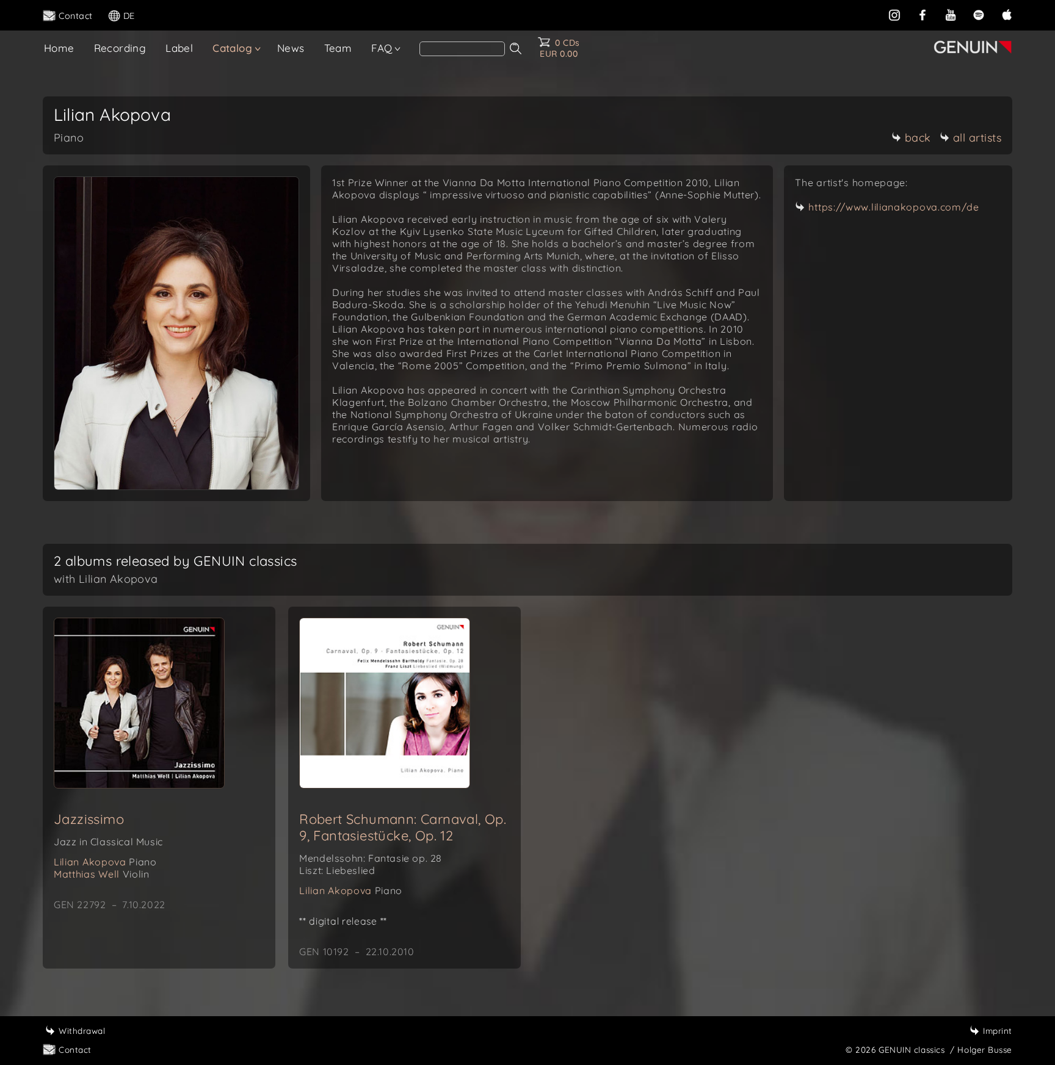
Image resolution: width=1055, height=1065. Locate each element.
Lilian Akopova (105, 862)
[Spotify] (978, 14)
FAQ (381, 48)
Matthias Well (101, 874)
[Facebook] (922, 14)
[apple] (1006, 14)
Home (59, 48)
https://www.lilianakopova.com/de (893, 207)
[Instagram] (894, 14)
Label (179, 48)
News (291, 48)
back (918, 138)
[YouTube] (950, 14)
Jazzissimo (89, 819)
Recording (120, 48)
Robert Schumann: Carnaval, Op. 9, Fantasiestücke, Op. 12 (402, 827)
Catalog (232, 48)
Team (338, 48)
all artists (977, 138)
